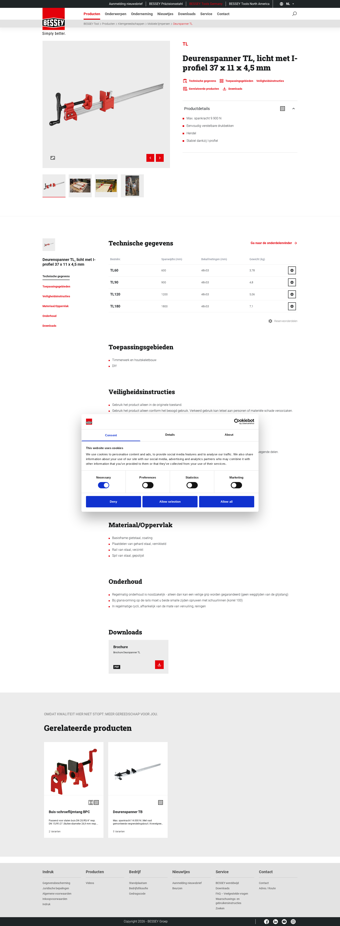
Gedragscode (137, 893)
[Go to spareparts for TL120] (292, 294)
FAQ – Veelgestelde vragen (232, 893)
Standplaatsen (138, 883)
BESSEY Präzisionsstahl (166, 4)
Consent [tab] (111, 435)
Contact (264, 883)
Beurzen (177, 888)
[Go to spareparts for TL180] (292, 306)
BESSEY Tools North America (249, 4)
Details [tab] (170, 434)
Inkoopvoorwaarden (54, 898)
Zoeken (220, 908)
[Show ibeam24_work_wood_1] (106, 185)
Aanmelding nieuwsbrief (126, 4)
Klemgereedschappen (131, 23)
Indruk (46, 904)
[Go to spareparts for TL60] (292, 270)
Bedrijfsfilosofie (138, 888)
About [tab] (229, 434)
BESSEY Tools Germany (206, 4)
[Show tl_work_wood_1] (80, 185)
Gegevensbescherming (56, 883)
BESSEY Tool (91, 23)
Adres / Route (267, 888)
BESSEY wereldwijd (227, 883)
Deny (113, 501)
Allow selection (170, 501)
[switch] (147, 485)
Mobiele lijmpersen (159, 23)
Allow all (227, 501)
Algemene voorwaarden (56, 893)
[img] (106, 104)
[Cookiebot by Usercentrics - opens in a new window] (237, 422)
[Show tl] (54, 185)
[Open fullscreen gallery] (53, 158)
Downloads (222, 888)
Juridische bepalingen (55, 888)
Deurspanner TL (182, 23)
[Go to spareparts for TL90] (292, 282)
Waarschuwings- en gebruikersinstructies (228, 901)
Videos (90, 883)
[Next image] (160, 158)
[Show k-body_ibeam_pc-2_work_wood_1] (132, 185)
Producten (108, 23)
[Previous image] (150, 158)
